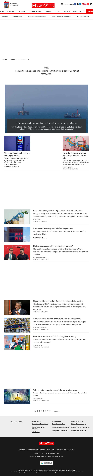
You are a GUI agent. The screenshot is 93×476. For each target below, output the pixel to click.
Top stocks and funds (83, 16)
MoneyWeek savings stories (80, 427)
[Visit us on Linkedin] (80, 4)
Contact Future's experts (36, 450)
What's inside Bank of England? (61, 16)
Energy (22, 59)
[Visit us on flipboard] (88, 4)
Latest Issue (36, 432)
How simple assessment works (37, 16)
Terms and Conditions (55, 450)
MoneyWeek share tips (78, 424)
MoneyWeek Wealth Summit (61, 427)
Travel (58, 11)
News (2, 11)
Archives (56, 411)
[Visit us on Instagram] (85, 4)
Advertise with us (52, 453)
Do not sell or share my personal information (46, 456)
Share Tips (11, 11)
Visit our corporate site (69, 470)
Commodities (14, 59)
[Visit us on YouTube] (83, 4)
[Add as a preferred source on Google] (46, 463)
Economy (49, 11)
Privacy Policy (69, 450)
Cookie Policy (39, 453)
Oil (28, 59)
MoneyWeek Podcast (58, 424)
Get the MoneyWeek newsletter (38, 427)
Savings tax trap (17, 16)
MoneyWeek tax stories (78, 430)
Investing (22, 11)
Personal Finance (35, 11)
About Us (22, 450)
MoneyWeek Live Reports (60, 430)
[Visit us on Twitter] (77, 4)
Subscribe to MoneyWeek (40, 424)
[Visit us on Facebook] (75, 4)
